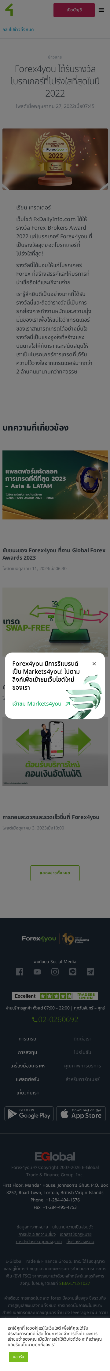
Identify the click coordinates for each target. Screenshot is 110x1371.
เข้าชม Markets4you (36, 704)
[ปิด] (94, 663)
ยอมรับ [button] (18, 1357)
